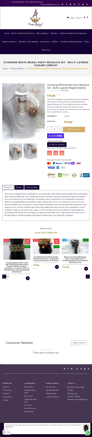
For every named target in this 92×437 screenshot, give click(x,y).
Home (5, 68)
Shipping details (32, 187)
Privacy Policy (7, 397)
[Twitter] (63, 4)
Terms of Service (29, 408)
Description (8, 187)
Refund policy (29, 411)
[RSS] (87, 4)
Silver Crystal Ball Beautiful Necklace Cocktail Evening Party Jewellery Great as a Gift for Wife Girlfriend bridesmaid (43, 426)
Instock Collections (18, 68)
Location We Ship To (52, 397)
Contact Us (6, 393)
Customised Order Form (30, 400)
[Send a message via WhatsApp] (88, 433)
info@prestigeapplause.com (49, 4)
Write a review (79, 343)
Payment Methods (52, 390)
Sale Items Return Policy (30, 391)
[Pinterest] (71, 4)
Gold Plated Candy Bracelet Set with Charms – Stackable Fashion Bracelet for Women (46, 258)
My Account (28, 405)
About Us (6, 387)
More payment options (55, 141)
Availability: (52, 116)
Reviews (19, 187)
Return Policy (28, 387)
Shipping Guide (51, 393)
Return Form (28, 396)
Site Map (6, 400)
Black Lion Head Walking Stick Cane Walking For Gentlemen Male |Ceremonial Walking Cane (75, 259)
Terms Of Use (7, 390)
